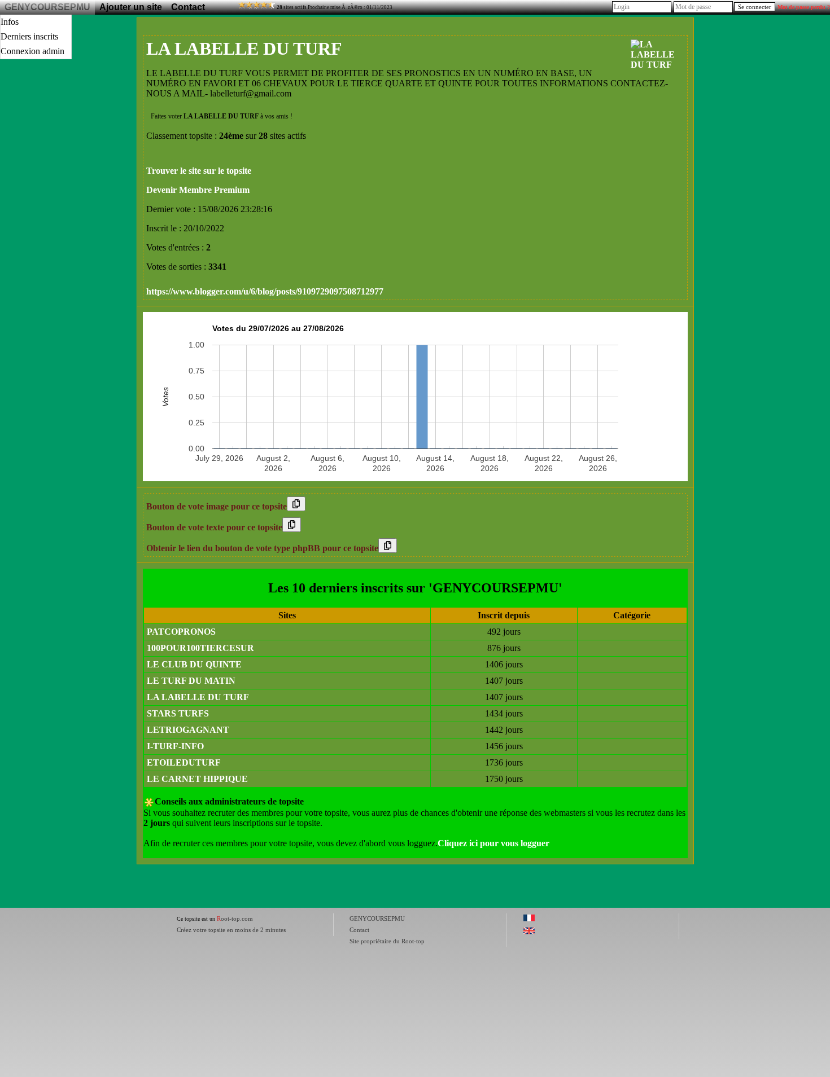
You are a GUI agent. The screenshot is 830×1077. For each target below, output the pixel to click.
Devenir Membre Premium (198, 190)
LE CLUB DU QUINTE (194, 664)
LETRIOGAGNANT (188, 730)
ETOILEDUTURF (184, 762)
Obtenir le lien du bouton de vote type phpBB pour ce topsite (262, 548)
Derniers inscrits (29, 36)
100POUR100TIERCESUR (200, 648)
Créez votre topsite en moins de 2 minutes (231, 929)
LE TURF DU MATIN (191, 680)
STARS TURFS (178, 713)
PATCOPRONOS (181, 631)
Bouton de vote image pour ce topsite (216, 506)
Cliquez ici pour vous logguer (493, 843)
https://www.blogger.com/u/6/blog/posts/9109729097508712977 (264, 291)
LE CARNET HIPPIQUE (197, 779)
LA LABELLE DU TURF (198, 697)
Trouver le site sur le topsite (198, 170)
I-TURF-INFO (175, 746)
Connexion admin (32, 51)
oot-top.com (235, 918)
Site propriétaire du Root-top (387, 941)
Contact (188, 7)
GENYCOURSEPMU (47, 7)
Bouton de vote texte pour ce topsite (214, 527)
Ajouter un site (130, 7)
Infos (10, 22)
